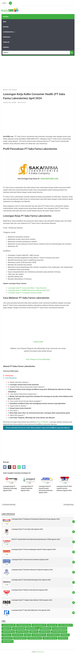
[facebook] (5, 467)
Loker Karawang (39, 625)
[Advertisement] (38, 71)
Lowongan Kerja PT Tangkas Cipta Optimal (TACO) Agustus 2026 (31, 600)
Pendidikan (6, 37)
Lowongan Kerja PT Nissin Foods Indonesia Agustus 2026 (29, 590)
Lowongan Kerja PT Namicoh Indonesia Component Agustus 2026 (32, 569)
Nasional (6, 27)
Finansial (6, 47)
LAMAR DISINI (38, 342)
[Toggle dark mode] (10, 3)
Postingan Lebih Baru (9, 504)
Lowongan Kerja (8, 32)
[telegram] (24, 467)
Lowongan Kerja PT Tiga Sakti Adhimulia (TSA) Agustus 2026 (30, 610)
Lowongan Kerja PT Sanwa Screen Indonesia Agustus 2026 (29, 559)
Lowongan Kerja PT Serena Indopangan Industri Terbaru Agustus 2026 (33, 549)
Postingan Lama (68, 504)
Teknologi (6, 42)
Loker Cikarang (9, 625)
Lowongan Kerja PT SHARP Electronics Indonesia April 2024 (29, 290)
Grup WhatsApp (44, 359)
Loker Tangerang (65, 625)
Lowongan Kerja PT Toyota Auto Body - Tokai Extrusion (27, 288)
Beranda (5, 16)
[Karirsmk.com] (10, 10)
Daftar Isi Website (42, 422)
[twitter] (9, 467)
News (4, 21)
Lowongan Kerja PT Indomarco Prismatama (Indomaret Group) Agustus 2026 (35, 519)
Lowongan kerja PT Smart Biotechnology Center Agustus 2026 (31, 580)
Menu (4, 3)
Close (38, 627)
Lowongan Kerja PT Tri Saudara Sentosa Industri (25, 293)
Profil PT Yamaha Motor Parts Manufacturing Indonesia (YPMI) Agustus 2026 (35, 539)
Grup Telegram (31, 359)
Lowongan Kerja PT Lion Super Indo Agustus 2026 (27, 529)
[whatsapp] (19, 467)
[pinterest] (14, 467)
